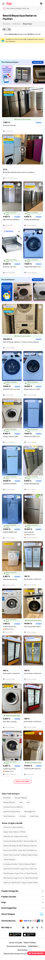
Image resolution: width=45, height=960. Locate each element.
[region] (23, 74)
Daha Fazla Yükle (22, 782)
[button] (3, 3)
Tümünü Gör (37, 62)
